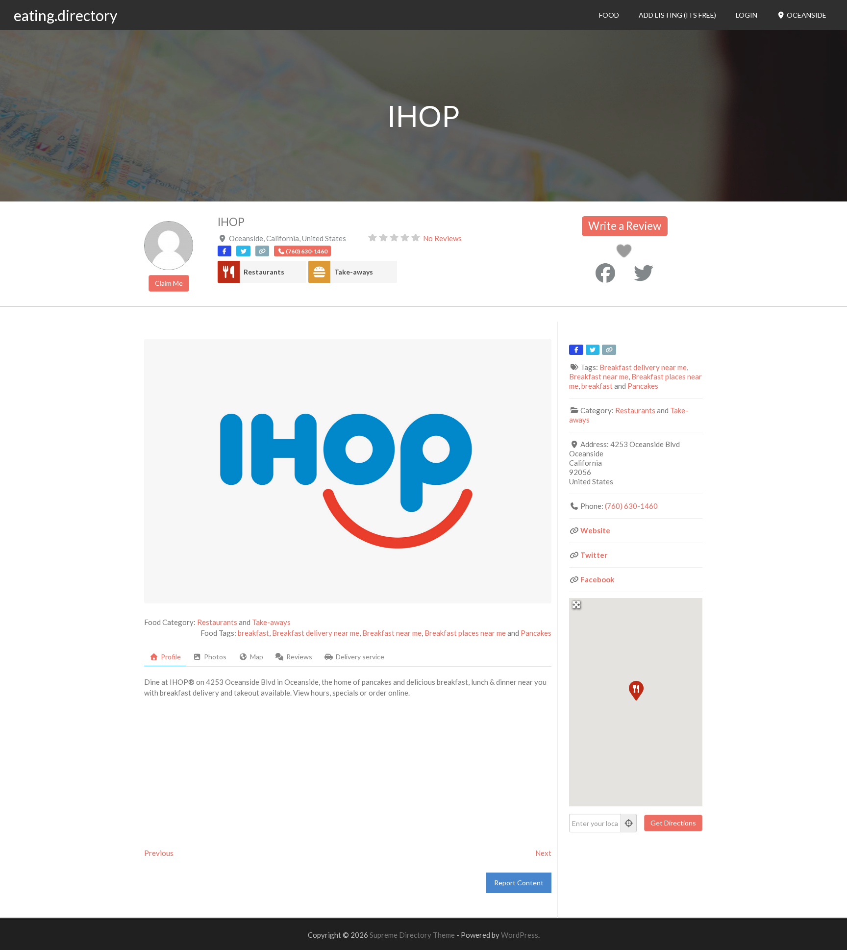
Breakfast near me (392, 632)
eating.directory (65, 15)
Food (609, 15)
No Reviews (442, 238)
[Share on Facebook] (605, 273)
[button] (635, 690)
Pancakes (536, 632)
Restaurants (264, 272)
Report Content (519, 882)
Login (746, 15)
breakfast (253, 632)
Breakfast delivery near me (315, 632)
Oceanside (805, 15)
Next (543, 853)
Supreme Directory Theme (413, 934)
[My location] (629, 823)
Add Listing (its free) (677, 15)
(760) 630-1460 (631, 505)
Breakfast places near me (465, 632)
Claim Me (169, 283)
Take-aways (353, 272)
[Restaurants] (229, 272)
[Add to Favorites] (626, 253)
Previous (159, 853)
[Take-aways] (319, 272)
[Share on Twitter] (643, 273)
